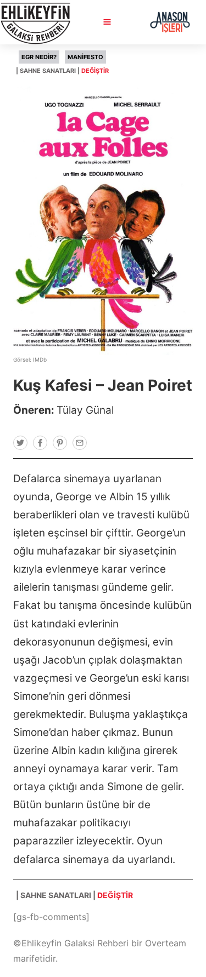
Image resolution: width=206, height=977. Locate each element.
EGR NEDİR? (39, 57)
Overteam (165, 943)
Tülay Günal (85, 410)
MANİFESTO (85, 57)
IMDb (40, 359)
